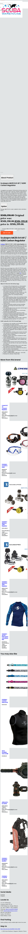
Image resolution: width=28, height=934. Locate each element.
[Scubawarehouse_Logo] (11, 17)
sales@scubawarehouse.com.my (10, 910)
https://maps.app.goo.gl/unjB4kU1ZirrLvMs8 (10, 928)
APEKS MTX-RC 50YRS (5, 802)
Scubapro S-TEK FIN (4, 876)
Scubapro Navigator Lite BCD (4, 859)
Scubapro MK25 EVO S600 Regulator (4, 584)
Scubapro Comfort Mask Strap (5, 701)
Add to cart (7, 233)
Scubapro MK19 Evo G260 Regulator (4, 524)
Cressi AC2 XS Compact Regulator (5, 407)
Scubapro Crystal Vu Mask (4, 465)
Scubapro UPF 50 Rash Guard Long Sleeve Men (5, 636)
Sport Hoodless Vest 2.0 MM (5, 752)
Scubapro (3, 244)
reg (20, 273)
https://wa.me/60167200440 (12, 909)
